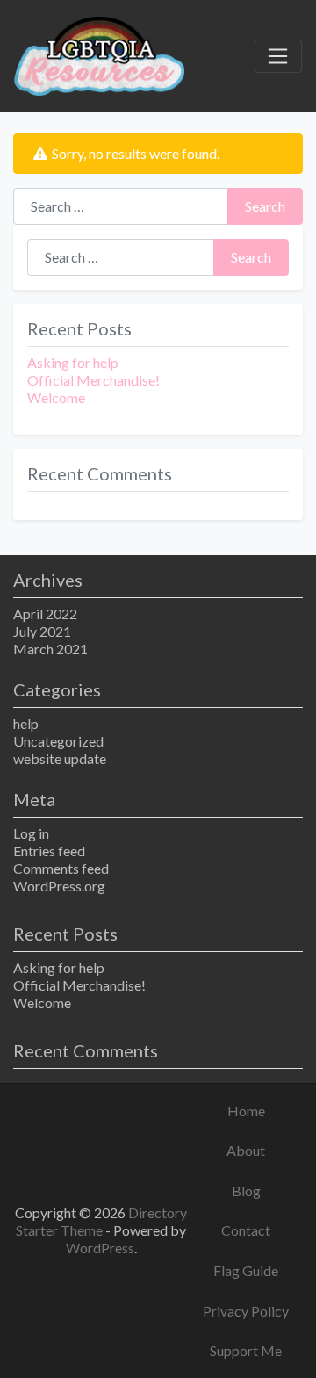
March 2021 (50, 648)
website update (59, 758)
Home (246, 1110)
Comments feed (61, 868)
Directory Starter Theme (101, 1221)
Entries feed (49, 850)
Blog (246, 1190)
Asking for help (72, 362)
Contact (245, 1230)
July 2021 (42, 631)
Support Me (246, 1350)
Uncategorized (58, 740)
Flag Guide (245, 1270)
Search (265, 206)
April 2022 (45, 613)
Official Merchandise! (93, 380)
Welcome (56, 397)
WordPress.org (59, 885)
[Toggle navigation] (278, 56)
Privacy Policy (246, 1310)
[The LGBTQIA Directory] (99, 53)
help (26, 723)
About (245, 1150)
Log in (31, 833)
